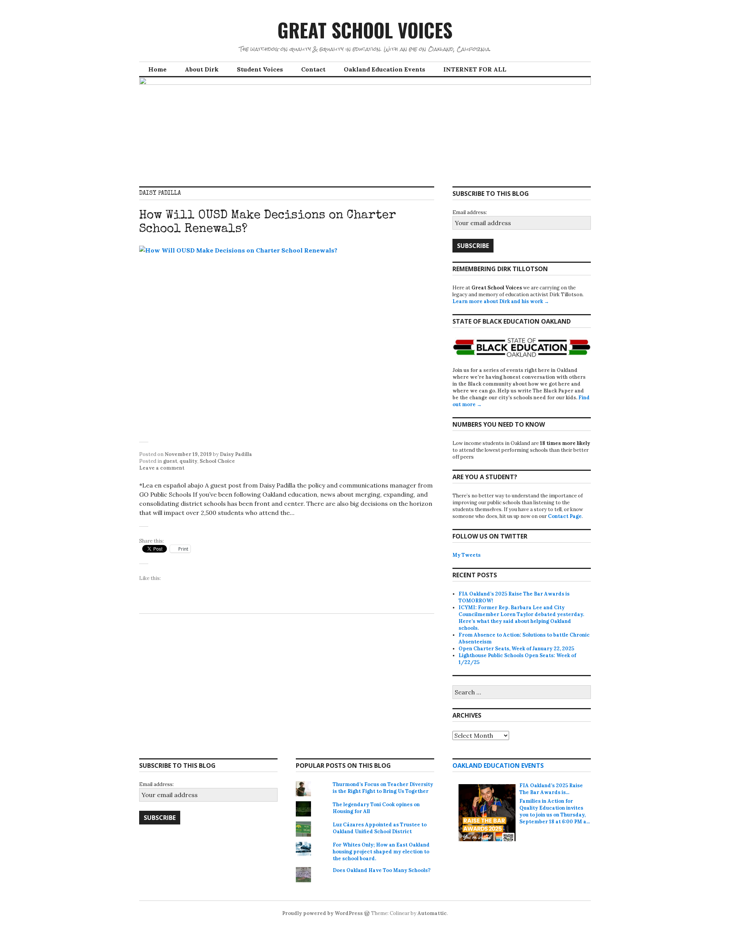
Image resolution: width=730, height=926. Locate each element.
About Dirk (202, 69)
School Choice (217, 461)
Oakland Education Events (384, 69)
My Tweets (466, 555)
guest (170, 461)
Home (157, 69)
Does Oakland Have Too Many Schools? (381, 870)
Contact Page (565, 516)
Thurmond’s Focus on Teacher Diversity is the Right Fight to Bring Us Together (383, 787)
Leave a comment (161, 468)
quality (188, 461)
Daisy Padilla (236, 454)
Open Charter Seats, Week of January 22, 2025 (516, 648)
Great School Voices (365, 30)
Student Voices (260, 69)
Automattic (432, 913)
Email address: (469, 212)
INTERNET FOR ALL (474, 69)
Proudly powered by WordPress (322, 913)
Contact (313, 69)
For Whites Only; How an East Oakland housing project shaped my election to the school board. (381, 852)
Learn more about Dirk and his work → (500, 301)
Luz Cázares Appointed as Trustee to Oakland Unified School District (380, 828)
